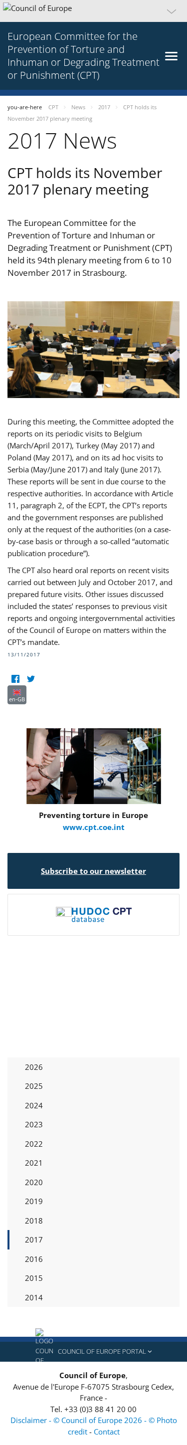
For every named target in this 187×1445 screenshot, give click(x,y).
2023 (34, 1124)
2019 (34, 1201)
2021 (34, 1163)
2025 (34, 1086)
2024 (34, 1105)
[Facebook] (15, 679)
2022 (34, 1144)
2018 (34, 1221)
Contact (107, 1432)
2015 (34, 1278)
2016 (34, 1259)
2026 (34, 1067)
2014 (34, 1297)
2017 (34, 1239)
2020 (34, 1182)
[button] (93, 11)
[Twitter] (30, 679)
